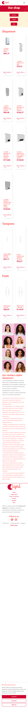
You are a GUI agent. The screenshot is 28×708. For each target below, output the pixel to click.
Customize (14, 700)
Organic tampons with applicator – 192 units (20, 257)
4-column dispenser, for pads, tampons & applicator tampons (20, 155)
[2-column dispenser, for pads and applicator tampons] (7, 137)
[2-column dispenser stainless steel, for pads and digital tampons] (7, 184)
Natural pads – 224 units (7, 306)
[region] (14, 695)
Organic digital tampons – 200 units (7, 255)
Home (14, 492)
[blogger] (16, 519)
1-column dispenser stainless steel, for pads (7, 108)
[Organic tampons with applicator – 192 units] (21, 239)
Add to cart (5, 73)
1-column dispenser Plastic (6, 50)
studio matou (14, 525)
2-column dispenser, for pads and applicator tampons (7, 155)
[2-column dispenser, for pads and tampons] (21, 91)
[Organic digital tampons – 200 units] (7, 239)
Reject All (14, 704)
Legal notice (14, 494)
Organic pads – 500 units (20, 306)
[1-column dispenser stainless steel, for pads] (7, 91)
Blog (14, 502)
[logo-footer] (14, 484)
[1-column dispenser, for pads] (21, 46)
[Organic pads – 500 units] (21, 291)
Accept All (14, 696)
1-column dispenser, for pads (20, 63)
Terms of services (14, 496)
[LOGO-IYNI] (5, 1)
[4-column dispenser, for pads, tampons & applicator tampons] (21, 137)
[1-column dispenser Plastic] (7, 40)
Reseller (14, 500)
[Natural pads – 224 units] (7, 291)
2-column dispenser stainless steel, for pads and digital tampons (7, 203)
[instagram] (12, 519)
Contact (14, 498)
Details (10, 72)
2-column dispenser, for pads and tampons (20, 108)
